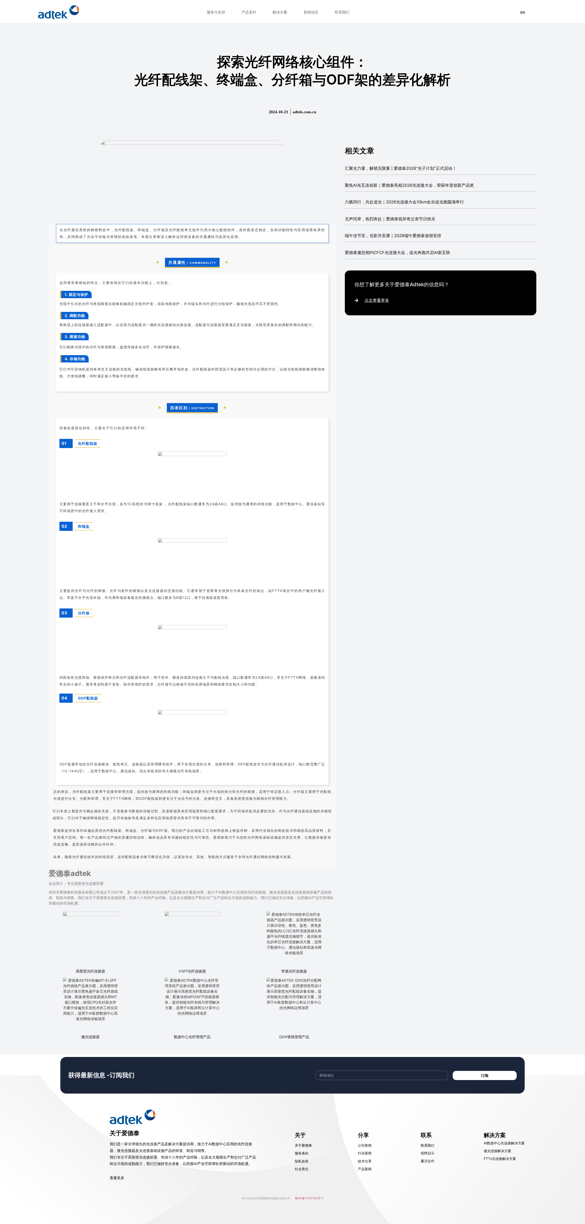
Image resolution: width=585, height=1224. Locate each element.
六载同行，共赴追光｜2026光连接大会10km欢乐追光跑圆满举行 (404, 202)
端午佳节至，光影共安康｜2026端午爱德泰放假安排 (393, 235)
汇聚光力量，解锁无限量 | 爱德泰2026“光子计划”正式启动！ (400, 168)
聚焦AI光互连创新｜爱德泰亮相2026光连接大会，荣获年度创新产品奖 (409, 185)
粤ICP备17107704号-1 (309, 1198)
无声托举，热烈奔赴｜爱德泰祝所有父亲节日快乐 (390, 218)
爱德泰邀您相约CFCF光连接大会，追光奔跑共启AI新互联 (397, 252)
